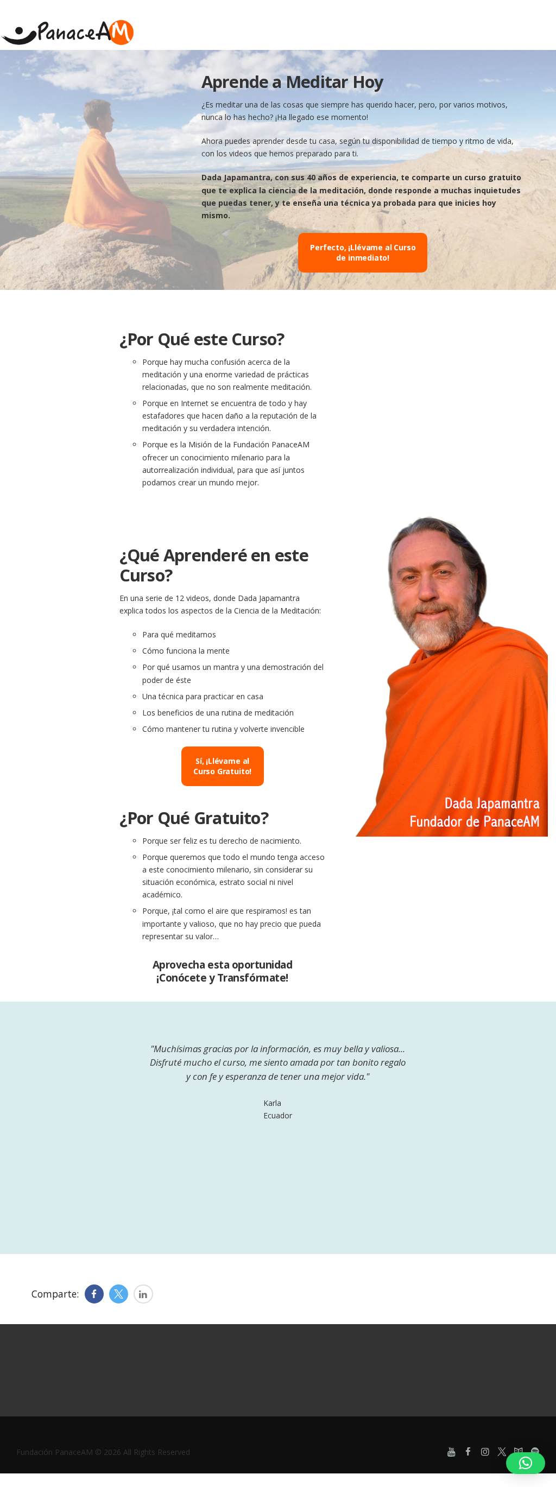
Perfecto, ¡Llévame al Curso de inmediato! (362, 252)
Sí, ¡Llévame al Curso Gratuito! (222, 766)
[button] (525, 1463)
